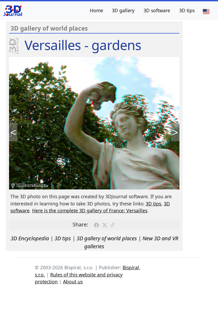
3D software (157, 10)
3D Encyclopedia (30, 238)
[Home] (12, 10)
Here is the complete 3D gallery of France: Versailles (89, 210)
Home (96, 10)
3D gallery (123, 10)
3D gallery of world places (107, 238)
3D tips (187, 10)
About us (73, 281)
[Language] (206, 11)
